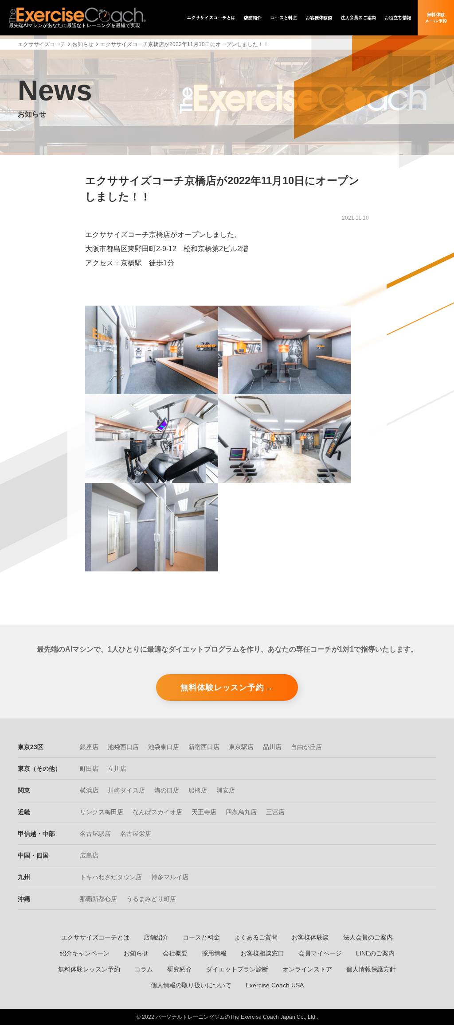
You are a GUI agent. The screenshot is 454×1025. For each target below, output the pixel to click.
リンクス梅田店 (101, 811)
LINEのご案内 (375, 953)
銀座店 (89, 746)
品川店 (272, 746)
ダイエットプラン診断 (237, 969)
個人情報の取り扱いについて (191, 985)
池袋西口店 (123, 746)
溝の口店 (166, 790)
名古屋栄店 (135, 833)
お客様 (318, 18)
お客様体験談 (310, 937)
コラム (143, 969)
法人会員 (358, 18)
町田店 (89, 768)
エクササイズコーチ (42, 44)
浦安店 (225, 790)
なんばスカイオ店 (157, 811)
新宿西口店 (203, 746)
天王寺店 (204, 811)
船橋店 (197, 790)
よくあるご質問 (256, 937)
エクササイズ (211, 18)
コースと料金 (201, 937)
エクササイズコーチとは (95, 937)
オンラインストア (307, 969)
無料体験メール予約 (436, 17)
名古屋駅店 (95, 833)
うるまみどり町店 (151, 898)
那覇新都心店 (98, 898)
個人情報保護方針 (371, 969)
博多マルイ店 (169, 877)
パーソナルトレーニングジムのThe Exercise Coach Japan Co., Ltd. (236, 1017)
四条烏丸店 (241, 811)
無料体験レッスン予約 (222, 687)
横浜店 (89, 790)
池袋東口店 (163, 746)
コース (283, 18)
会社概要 (175, 953)
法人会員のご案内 (368, 937)
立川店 (117, 768)
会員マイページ (320, 953)
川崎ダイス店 (126, 790)
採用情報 (214, 953)
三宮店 (275, 811)
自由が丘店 (306, 746)
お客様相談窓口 (262, 953)
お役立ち (397, 18)
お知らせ (83, 44)
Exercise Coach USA (275, 985)
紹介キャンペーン (85, 953)
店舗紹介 (156, 937)
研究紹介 (179, 969)
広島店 (89, 855)
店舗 (253, 18)
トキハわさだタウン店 (111, 877)
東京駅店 (241, 746)
